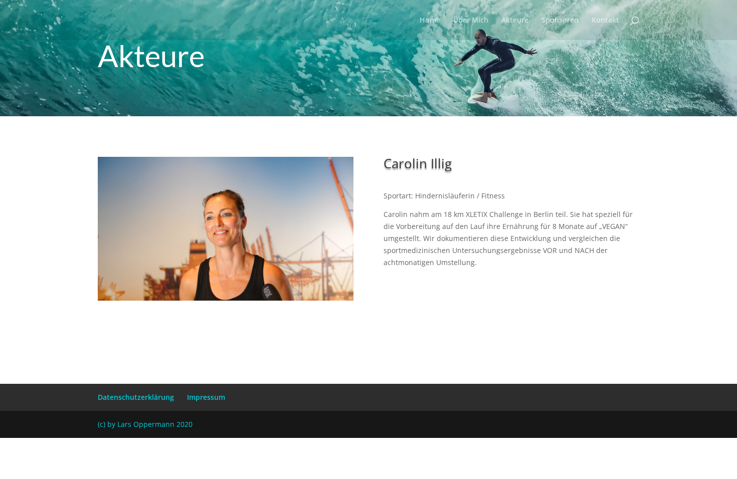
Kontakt (605, 21)
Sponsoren (560, 21)
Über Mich (470, 21)
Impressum (206, 397)
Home (430, 21)
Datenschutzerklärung (136, 397)
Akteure (514, 21)
